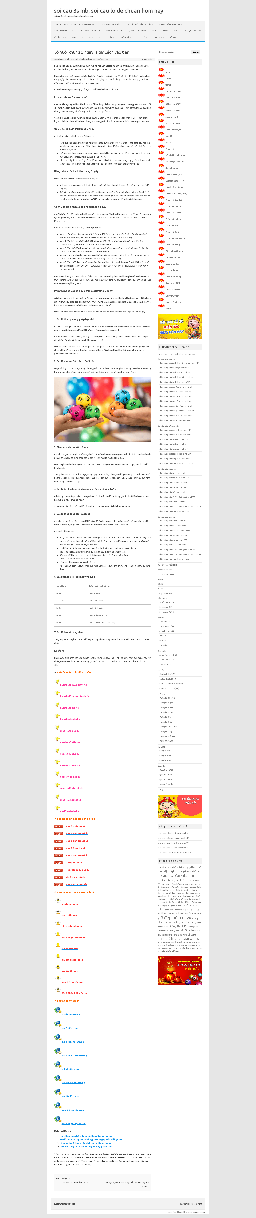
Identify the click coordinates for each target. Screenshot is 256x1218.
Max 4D (168, 142)
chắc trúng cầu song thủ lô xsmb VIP (174, 458)
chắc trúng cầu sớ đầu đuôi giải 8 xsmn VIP (177, 550)
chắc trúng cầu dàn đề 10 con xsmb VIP (176, 406)
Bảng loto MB (165, 751)
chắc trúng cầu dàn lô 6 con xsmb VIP (175, 430)
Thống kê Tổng (172, 245)
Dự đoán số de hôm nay (172, 910)
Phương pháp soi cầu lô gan (106, 1161)
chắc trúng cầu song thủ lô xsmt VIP (174, 511)
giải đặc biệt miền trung (73, 1082)
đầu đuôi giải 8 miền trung (74, 1055)
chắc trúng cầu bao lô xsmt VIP (172, 473)
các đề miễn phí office (189, 884)
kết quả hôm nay (193, 31)
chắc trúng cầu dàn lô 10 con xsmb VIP (175, 415)
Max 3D (168, 136)
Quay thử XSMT (172, 296)
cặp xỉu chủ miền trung (73, 1042)
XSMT (168, 85)
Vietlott (76, 37)
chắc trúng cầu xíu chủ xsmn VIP (172, 521)
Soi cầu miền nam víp (63, 31)
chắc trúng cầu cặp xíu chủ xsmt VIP (174, 478)
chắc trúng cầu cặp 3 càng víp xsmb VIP (176, 387)
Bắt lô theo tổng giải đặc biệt (97, 1154)
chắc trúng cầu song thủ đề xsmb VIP (175, 454)
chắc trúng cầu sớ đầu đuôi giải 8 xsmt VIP (177, 497)
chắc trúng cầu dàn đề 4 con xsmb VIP (175, 392)
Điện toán (94, 37)
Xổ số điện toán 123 (174, 162)
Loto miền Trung (173, 277)
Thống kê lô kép (173, 219)
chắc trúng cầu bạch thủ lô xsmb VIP (174, 382)
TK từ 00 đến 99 (172, 257)
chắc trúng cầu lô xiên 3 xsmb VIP (173, 444)
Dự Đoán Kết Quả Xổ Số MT (181, 902)
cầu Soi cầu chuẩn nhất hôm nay (87, 1157)
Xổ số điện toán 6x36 (175, 155)
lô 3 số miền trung (70, 1069)
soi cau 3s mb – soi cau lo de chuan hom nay (74, 24)
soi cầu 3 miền (185, 930)
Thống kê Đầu (172, 225)
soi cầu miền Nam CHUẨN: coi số (72, 1182)
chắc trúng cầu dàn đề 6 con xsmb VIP (175, 396)
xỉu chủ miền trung (71, 1014)
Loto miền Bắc (172, 264)
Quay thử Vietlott (174, 302)
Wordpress (200, 1212)
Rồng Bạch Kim (179, 926)
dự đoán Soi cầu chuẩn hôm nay (115, 1157)
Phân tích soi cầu (114, 31)
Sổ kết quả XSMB (173, 98)
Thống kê (124, 37)
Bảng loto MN (165, 760)
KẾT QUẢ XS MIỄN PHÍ (90, 31)
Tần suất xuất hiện (174, 251)
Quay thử (157, 37)
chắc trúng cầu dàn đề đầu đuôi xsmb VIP (177, 411)
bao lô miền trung (70, 1096)
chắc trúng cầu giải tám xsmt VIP (173, 487)
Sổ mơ (168, 308)
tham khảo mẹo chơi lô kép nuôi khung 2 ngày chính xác (86, 1136)
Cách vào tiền (66, 1157)
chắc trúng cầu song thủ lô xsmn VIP (174, 559)
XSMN (176, 31)
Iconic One (172, 1212)
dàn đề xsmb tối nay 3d (180, 899)
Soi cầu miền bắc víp (110, 24)
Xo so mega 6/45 (173, 123)
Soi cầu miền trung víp (169, 24)
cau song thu (181, 871)
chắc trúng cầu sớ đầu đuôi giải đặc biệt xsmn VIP (180, 554)
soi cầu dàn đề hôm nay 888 (181, 942)
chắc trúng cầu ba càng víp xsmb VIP (174, 368)
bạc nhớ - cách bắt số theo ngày (174, 867)
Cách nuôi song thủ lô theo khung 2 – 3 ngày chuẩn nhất (86, 1146)
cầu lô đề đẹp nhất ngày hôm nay (187, 890)
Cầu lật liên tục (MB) (174, 181)
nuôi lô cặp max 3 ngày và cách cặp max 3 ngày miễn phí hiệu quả (91, 1139)
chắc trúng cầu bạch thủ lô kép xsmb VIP (176, 377)
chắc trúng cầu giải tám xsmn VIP (173, 540)
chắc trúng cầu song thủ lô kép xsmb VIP (176, 463)
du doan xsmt (189, 896)
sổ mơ (173, 37)
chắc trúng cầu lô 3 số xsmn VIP (172, 545)
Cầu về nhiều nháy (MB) (176, 193)
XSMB (154, 31)
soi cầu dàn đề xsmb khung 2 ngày (183, 945)
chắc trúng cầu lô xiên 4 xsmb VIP (173, 449)
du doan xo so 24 (179, 893)
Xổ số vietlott (165, 621)
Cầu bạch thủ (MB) (174, 174)
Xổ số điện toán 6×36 (168, 655)
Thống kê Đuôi (172, 232)
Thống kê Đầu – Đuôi (175, 238)
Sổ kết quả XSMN (173, 104)
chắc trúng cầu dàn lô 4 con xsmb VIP (175, 420)
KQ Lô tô (141, 37)
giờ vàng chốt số (173, 913)
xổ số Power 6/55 (173, 130)
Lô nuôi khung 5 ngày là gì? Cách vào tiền (74, 1161)
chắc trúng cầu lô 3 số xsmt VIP (172, 492)
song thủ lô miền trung (73, 1110)
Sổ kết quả (59, 37)
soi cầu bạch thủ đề (184, 939)
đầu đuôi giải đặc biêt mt (74, 1123)
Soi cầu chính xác (126, 1161)
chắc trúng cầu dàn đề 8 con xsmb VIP (175, 401)
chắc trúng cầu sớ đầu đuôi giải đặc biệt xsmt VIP (180, 506)
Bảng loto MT (165, 755)
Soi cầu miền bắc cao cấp (139, 24)
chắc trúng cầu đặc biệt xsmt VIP (173, 482)
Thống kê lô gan (173, 206)
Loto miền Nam (172, 270)
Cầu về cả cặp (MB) (174, 187)
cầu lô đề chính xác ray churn (186, 887)
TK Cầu (109, 37)
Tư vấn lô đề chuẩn (137, 31)
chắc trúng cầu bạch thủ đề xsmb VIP (175, 372)
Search (196, 52)
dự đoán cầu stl (174, 906)
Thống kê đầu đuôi (174, 200)
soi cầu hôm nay (187, 948)
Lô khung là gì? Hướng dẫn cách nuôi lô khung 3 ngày (85, 1143)
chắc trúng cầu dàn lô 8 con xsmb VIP (175, 435)
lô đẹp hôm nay (174, 917)
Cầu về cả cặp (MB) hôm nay (171, 684)
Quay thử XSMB (172, 283)
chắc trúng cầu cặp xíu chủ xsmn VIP (174, 530)
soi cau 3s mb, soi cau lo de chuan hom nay (108, 10)
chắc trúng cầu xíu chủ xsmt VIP (172, 502)
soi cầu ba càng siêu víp (174, 934)
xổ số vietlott (171, 117)
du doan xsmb (175, 896)
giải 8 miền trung (70, 1028)
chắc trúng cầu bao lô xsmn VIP (172, 526)
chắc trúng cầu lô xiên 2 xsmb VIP (173, 439)
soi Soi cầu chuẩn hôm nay (79, 1164)
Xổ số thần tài (172, 168)
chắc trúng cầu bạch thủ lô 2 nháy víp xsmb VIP (179, 363)
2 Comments (146, 59)
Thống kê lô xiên (173, 213)
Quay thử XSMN (173, 289)
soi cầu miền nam (172, 951)
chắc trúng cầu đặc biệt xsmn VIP (173, 535)
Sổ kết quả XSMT (173, 110)
